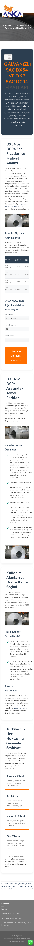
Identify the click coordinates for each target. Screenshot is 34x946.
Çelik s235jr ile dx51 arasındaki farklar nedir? (25, 886)
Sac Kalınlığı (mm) (11, 325)
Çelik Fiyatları (17, 936)
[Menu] (30, 6)
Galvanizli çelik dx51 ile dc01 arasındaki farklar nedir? (9, 886)
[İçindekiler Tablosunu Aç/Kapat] (8, 57)
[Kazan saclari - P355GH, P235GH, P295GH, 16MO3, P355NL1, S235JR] (14, 10)
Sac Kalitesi (9, 314)
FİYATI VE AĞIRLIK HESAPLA (16, 356)
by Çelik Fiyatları (19, 941)
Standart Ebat (9, 336)
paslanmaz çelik (20, 708)
